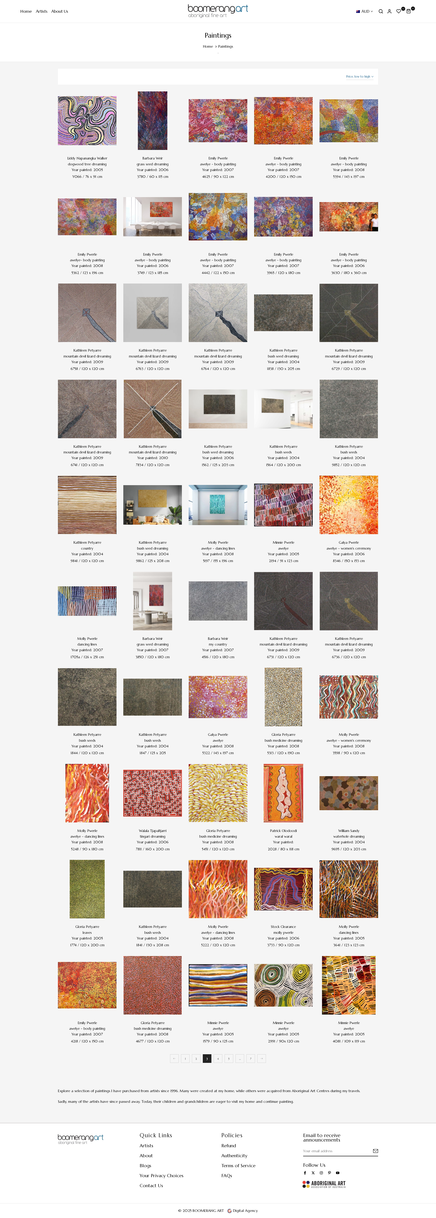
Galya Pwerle (349, 542)
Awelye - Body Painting (218, 164)
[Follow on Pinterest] (329, 1173)
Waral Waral (283, 836)
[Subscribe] (370, 1151)
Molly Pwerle (218, 542)
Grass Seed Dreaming (152, 164)
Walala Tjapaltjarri (152, 831)
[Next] (261, 1058)
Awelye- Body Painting (87, 260)
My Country (218, 644)
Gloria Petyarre (283, 734)
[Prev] (174, 1058)
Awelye (283, 548)
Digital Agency (245, 1210)
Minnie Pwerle (283, 542)
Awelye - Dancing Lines (218, 548)
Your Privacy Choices (161, 1176)
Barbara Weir (152, 158)
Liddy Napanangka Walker (87, 158)
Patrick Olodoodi (283, 831)
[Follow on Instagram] (321, 1173)
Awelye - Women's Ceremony (349, 548)
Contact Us (151, 1186)
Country (87, 548)
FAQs (226, 1176)
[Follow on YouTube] (337, 1173)
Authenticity (234, 1156)
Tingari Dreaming (152, 836)
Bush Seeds (283, 452)
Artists (41, 11)
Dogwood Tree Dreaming (87, 164)
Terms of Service (238, 1166)
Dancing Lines (87, 644)
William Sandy (348, 831)
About (146, 1156)
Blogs (145, 1166)
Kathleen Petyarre (87, 350)
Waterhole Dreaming (348, 836)
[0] (398, 11)
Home (26, 11)
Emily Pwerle (218, 158)
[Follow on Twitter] (313, 1173)
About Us (59, 11)
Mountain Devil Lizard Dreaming (87, 356)
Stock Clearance (283, 927)
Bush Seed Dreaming (283, 356)
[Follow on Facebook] (305, 1173)
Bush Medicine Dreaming (283, 740)
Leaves (87, 932)
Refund (228, 1146)
